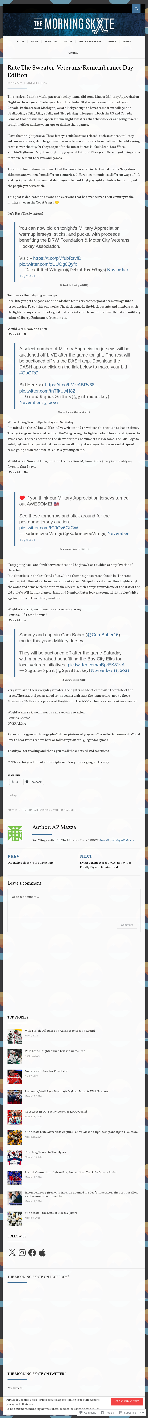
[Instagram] (22, 1252)
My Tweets (15, 1388)
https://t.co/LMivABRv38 (69, 384)
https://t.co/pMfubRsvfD (57, 258)
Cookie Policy (90, 1409)
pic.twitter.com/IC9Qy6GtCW (48, 527)
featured (69, 810)
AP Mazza (16, 83)
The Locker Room (90, 41)
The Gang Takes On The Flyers (45, 1152)
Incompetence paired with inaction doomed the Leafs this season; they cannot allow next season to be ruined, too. (81, 1195)
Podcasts (51, 41)
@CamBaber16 (103, 634)
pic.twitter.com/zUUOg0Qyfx (48, 264)
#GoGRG (29, 372)
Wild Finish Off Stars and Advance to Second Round (60, 1031)
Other (112, 41)
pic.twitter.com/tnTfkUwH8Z (47, 391)
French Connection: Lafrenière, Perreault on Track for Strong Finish (71, 1173)
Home (20, 41)
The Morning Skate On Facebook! (38, 1277)
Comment (127, 924)
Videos (127, 41)
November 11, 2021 (110, 670)
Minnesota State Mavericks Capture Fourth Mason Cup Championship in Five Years (81, 1132)
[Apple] (42, 1252)
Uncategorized (39, 810)
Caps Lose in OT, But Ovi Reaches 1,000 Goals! (56, 1112)
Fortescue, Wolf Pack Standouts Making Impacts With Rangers (66, 1092)
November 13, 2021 (38, 402)
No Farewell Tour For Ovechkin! (46, 1071)
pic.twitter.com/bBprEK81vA (96, 664)
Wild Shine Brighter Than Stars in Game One (55, 1051)
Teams (68, 41)
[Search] (136, 8)
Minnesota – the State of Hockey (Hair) (51, 1213)
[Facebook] (32, 1252)
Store (34, 41)
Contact (74, 52)
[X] (12, 1252)
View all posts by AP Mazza (116, 841)
